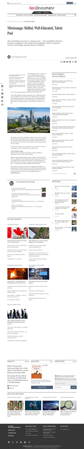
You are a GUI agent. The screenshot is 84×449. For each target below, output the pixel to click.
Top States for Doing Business (49, 437)
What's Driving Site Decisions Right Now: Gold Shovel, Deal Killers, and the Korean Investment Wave (17, 369)
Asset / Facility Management (31, 429)
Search (47, 12)
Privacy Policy (46, 447)
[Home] (17, 442)
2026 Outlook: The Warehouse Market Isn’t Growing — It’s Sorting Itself (28, 201)
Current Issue (12, 433)
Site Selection (28, 433)
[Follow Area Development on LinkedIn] (9, 442)
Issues (51, 361)
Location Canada (29, 21)
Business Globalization (14, 265)
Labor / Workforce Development (32, 431)
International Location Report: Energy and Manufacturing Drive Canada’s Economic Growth (17, 86)
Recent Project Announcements (32, 435)
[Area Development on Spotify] (25, 442)
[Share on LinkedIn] (2, 86)
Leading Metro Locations (48, 435)
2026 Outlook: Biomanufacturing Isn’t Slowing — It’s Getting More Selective (27, 207)
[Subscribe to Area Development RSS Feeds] (13, 442)
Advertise (19, 3)
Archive (75, 361)
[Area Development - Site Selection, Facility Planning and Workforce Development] (42, 8)
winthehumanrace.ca (15, 172)
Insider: (65, 376)
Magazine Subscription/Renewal (14, 427)
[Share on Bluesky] (2, 101)
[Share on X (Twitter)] (2, 90)
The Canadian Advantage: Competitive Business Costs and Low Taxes (16, 78)
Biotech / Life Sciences (17, 205)
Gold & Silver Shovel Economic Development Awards (49, 430)
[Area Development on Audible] (29, 442)
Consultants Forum (12, 3)
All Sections (75, 15)
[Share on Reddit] (2, 97)
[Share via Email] (2, 104)
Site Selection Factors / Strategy (20, 193)
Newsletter (11, 430)
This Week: (65, 379)
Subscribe (69, 2)
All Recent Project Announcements (60, 173)
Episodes (27, 361)
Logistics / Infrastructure (19, 188)
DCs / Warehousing (16, 200)
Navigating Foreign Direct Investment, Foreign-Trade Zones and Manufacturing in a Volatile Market (17, 379)
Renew (74, 3)
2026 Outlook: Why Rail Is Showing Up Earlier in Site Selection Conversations (26, 195)
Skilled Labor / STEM (13, 304)
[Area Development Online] (27, 446)
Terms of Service (53, 447)
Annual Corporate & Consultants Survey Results (49, 433)
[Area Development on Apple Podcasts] (21, 442)
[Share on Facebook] (2, 93)
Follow (37, 12)
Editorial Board (61, 15)
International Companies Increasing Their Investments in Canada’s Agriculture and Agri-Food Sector (17, 82)
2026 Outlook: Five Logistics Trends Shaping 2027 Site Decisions (26, 189)
